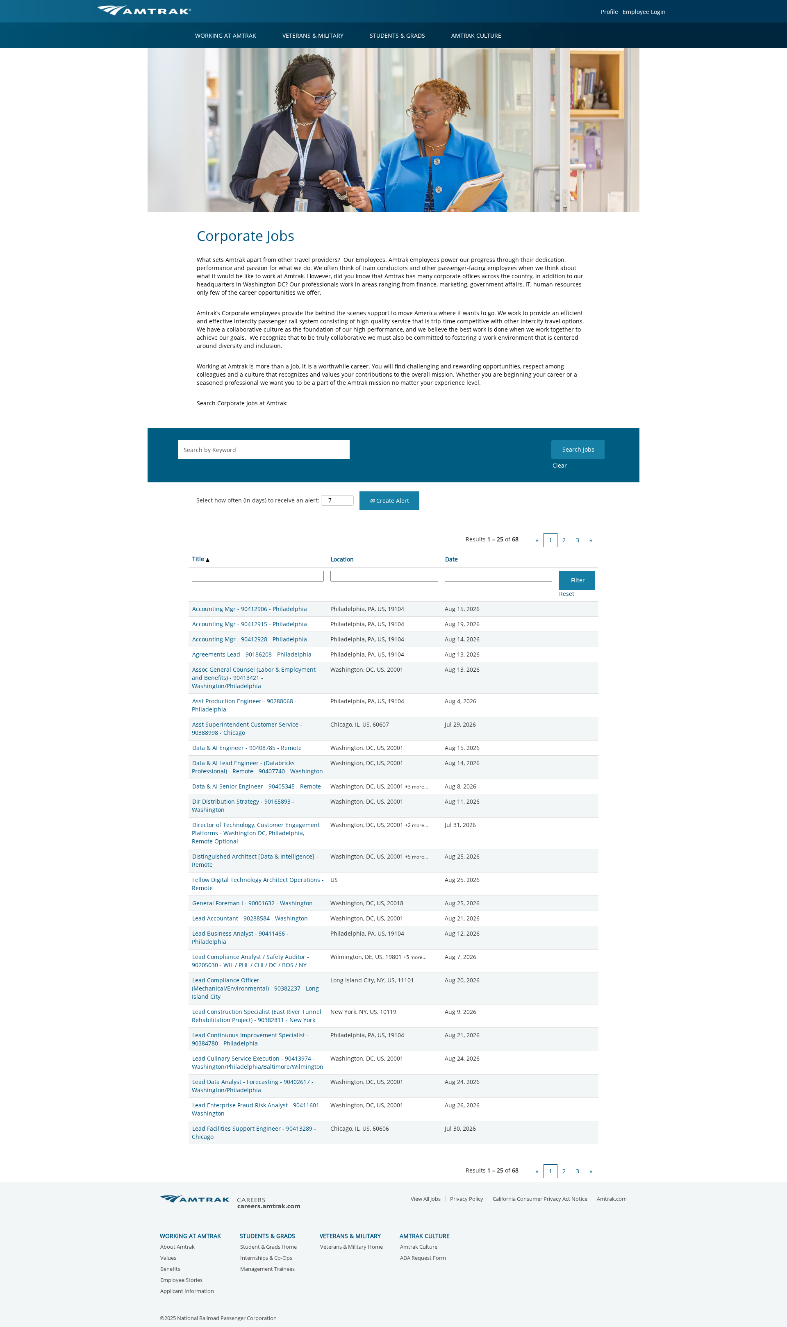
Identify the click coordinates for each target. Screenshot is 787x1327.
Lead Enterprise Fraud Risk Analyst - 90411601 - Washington (257, 1109)
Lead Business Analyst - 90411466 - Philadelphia (240, 937)
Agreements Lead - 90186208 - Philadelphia (252, 654)
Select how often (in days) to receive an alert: (257, 500)
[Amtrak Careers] (231, 1202)
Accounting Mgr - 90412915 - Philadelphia (249, 624)
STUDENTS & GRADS (397, 35)
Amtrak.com (612, 1198)
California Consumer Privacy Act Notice (540, 1198)
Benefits (170, 1269)
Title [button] (199, 559)
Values (168, 1258)
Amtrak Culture (418, 1247)
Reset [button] (566, 594)
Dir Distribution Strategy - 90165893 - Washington (243, 805)
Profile (609, 12)
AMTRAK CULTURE (476, 35)
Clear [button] (560, 465)
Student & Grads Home (268, 1247)
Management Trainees (267, 1269)
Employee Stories (181, 1280)
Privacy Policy (466, 1198)
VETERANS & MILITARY (312, 35)
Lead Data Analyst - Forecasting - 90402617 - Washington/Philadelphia (253, 1086)
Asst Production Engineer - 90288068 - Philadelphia (244, 705)
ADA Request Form (423, 1258)
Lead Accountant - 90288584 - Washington (250, 918)
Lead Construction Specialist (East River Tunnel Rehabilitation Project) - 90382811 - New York (256, 1016)
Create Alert (392, 500)
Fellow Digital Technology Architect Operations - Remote (258, 884)
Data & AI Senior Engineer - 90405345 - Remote (256, 786)
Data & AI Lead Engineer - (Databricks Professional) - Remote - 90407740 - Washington (257, 767)
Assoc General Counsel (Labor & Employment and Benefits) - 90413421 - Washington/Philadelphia (254, 678)
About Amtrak (177, 1247)
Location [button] (342, 559)
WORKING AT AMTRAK (225, 35)
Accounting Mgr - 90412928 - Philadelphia (249, 639)
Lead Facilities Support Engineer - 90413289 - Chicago (254, 1133)
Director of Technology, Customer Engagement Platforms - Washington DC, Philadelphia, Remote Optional (256, 833)
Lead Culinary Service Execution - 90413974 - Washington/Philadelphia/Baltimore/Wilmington (257, 1062)
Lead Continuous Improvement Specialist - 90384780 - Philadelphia (250, 1039)
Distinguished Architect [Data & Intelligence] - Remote (255, 860)
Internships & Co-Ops (266, 1258)
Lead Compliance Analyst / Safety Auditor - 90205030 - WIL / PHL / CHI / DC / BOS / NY (250, 961)
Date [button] (451, 559)
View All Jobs (426, 1198)
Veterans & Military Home (351, 1247)
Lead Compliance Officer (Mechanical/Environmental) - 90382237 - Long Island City (255, 988)
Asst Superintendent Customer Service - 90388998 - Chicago (247, 728)
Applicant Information (187, 1291)
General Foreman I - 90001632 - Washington (252, 903)
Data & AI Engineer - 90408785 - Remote (247, 748)
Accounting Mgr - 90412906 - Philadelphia (249, 609)
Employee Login (644, 12)
